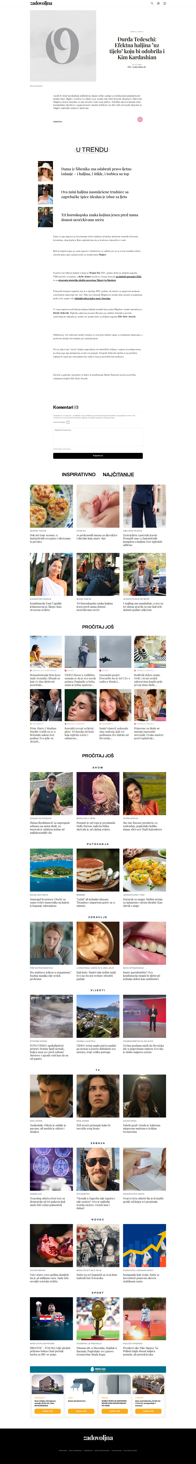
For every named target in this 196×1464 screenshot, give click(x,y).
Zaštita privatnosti (102, 1450)
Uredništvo (88, 1450)
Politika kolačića (130, 1450)
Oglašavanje (116, 1450)
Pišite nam (63, 1450)
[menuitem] (158, 3)
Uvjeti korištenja (75, 1450)
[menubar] (158, 3)
